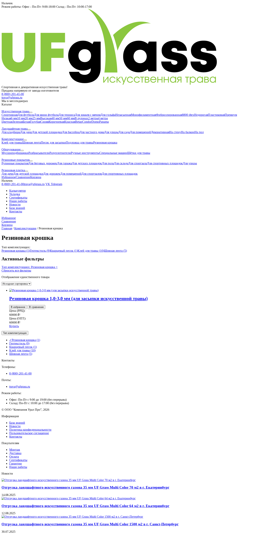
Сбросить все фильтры (16, 270)
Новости (15, 204)
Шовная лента (115, 250)
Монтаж (14, 449)
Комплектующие (25, 228)
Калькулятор (17, 190)
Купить (14, 326)
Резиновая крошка (16, 250)
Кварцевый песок (64, 250)
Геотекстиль (40, 250)
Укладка (14, 194)
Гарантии (15, 463)
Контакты (15, 211)
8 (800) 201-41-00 (20, 373)
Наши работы (18, 201)
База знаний (17, 208)
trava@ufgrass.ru (19, 386)
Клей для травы (91, 250)
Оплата (14, 456)
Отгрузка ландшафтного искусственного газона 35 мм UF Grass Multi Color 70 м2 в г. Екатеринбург (85, 487)
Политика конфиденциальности (30, 429)
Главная (7, 228)
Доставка (15, 453)
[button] (131, 3)
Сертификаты (18, 197)
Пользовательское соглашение (29, 433)
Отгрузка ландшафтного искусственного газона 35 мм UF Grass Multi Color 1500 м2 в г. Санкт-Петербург (90, 524)
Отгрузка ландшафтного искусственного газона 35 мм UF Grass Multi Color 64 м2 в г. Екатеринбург (85, 506)
